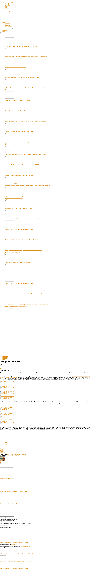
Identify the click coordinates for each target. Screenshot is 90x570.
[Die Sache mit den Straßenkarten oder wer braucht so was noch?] (9, 129)
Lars (1, 365)
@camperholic (14, 544)
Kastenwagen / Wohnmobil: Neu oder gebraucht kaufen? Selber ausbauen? (21, 46)
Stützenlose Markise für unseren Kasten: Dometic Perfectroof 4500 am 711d (17, 553)
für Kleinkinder (7, 12)
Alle (5, 89)
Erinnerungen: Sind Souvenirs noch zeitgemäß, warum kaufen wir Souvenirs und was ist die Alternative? (27, 185)
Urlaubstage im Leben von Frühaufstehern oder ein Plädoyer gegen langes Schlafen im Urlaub (25, 154)
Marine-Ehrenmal (8, 440)
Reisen (3, 22)
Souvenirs (6, 16)
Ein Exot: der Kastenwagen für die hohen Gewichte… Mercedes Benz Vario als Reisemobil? (24, 87)
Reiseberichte (7, 23)
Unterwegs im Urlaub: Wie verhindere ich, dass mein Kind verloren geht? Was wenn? (23, 250)
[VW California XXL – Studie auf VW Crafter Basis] (9, 64)
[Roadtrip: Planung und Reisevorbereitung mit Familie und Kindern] (9, 227)
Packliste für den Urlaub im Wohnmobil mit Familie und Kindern (18, 100)
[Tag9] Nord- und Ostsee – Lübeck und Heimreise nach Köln (13, 491)
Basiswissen (7, 3)
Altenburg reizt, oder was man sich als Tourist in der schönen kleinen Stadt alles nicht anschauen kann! (27, 293)
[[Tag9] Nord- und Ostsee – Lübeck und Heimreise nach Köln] (6, 489)
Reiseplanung (7, 25)
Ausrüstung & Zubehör (6, 8)
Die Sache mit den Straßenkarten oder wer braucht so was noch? (19, 131)
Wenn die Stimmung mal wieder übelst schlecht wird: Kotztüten (18, 110)
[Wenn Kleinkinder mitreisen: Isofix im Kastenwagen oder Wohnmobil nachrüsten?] (9, 75)
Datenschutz (27, 546)
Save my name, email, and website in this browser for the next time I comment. (16, 523)
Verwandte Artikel (3, 465)
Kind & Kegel (4, 19)
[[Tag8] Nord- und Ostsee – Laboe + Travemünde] (3, 501)
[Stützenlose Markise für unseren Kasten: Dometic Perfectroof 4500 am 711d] (3, 551)
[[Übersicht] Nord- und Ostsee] (6, 476)
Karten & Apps (7, 13)
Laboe (6, 437)
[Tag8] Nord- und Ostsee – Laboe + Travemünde (11, 503)
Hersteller (6, 6)
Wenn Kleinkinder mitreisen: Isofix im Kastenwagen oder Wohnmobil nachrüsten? (22, 77)
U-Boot (6, 444)
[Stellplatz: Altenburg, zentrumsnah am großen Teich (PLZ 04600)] (9, 173)
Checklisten (7, 9)
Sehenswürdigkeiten (8, 26)
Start (1, 324)
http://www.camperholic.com (5, 462)
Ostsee (6, 442)
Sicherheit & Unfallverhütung (10, 20)
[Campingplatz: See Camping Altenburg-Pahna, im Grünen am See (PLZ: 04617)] (9, 162)
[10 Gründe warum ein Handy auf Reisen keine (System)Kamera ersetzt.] (9, 139)
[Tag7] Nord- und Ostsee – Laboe (13, 455)
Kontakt (3, 31)
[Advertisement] (45, 316)
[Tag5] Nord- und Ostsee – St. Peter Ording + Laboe (16, 454)
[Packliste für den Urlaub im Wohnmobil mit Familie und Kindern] (9, 98)
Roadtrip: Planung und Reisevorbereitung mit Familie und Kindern (19, 229)
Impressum (23, 546)
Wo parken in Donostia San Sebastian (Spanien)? (15, 196)
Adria (6, 7)
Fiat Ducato (7, 4)
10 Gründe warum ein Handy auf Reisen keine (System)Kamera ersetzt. (20, 142)
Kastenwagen (7, 5)
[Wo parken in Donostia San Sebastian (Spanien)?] (9, 193)
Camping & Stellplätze (9, 15)
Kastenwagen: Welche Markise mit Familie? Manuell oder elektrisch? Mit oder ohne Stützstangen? (26, 56)
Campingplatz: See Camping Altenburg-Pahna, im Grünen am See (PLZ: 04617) (22, 164)
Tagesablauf (7, 17)
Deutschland (7, 24)
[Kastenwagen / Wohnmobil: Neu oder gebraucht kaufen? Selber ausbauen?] (9, 44)
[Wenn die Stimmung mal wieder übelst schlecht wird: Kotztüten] (9, 108)
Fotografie (6, 10)
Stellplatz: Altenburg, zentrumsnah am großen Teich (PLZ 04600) (19, 175)
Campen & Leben (5, 14)
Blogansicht (4, 30)
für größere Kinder (8, 11)
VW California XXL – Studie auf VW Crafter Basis (15, 67)
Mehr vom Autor (10, 465)
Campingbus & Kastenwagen (7, 2)
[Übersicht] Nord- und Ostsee (6, 478)
